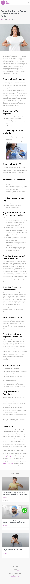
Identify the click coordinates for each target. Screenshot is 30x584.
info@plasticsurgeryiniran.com (15, 570)
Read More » (5, 497)
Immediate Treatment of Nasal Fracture (12, 550)
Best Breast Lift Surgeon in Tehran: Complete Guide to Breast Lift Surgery (15, 493)
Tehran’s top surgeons (8, 463)
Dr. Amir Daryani (10, 456)
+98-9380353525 (15, 576)
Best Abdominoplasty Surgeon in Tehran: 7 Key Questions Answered (14, 522)
